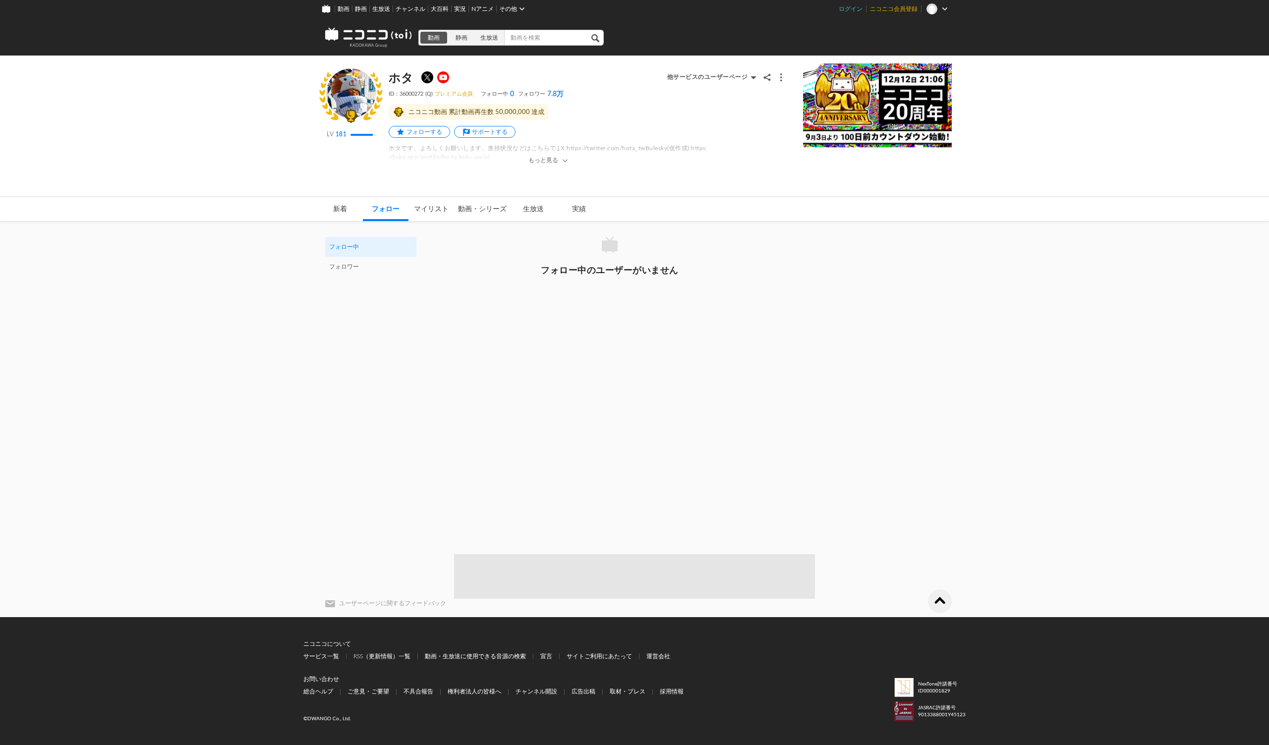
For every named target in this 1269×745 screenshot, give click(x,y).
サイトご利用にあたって (599, 656)
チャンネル (410, 9)
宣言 (546, 656)
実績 (579, 209)
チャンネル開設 (536, 691)
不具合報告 (418, 691)
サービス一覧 (321, 656)
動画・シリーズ (482, 209)
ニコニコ (368, 38)
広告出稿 (583, 691)
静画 (361, 9)
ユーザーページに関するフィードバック (392, 603)
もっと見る (543, 160)
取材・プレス (627, 691)
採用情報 (672, 691)
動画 (343, 9)
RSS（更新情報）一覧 (381, 656)
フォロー (386, 209)
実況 (460, 9)
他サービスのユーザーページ (707, 77)
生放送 (381, 9)
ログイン (851, 9)
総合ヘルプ (318, 691)
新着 (340, 209)
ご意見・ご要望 (368, 691)
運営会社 (658, 656)
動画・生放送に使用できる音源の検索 (475, 656)
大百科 (440, 9)
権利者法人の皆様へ (474, 691)
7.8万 (541, 94)
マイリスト (431, 209)
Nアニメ (482, 9)
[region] (370, 257)
